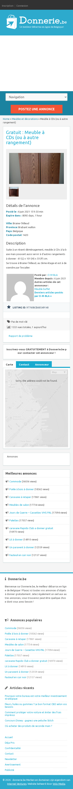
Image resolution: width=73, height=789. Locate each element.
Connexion (22, 5)
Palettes (14, 520)
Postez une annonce (36, 109)
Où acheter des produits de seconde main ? (28, 726)
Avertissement (13, 764)
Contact (9, 753)
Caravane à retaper (20, 497)
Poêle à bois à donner (21, 489)
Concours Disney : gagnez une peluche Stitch (29, 720)
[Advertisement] (36, 63)
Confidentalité (13, 748)
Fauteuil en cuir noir (20, 555)
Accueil (9, 737)
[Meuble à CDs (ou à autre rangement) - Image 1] (14, 197)
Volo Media (59, 784)
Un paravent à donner (21, 547)
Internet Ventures (16, 784)
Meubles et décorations (25, 119)
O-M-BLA (53, 275)
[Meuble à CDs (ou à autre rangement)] (36, 185)
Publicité (9, 770)
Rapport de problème (21, 336)
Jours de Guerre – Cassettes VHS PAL (30, 512)
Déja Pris (9, 742)
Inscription (7, 5)
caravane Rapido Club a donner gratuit (31, 528)
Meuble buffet (42, 289)
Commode (15, 481)
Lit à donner (16, 539)
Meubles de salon (19, 504)
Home (6, 119)
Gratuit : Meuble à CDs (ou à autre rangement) (25, 137)
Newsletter (11, 759)
